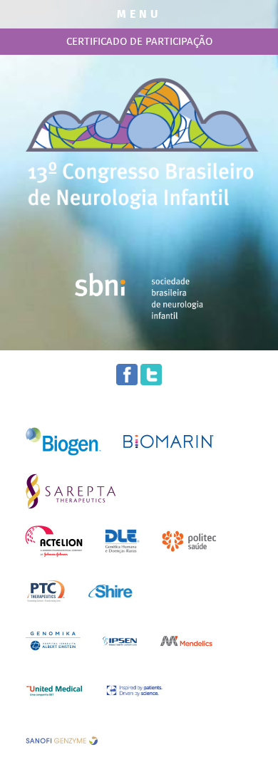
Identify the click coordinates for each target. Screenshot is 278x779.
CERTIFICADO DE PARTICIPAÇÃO (139, 41)
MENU (139, 14)
